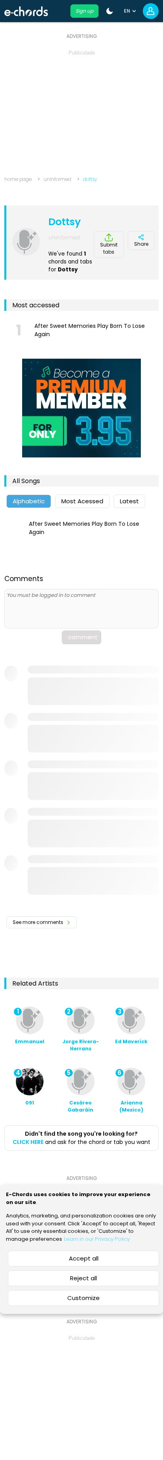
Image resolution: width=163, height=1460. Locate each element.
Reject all (83, 1278)
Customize (83, 1298)
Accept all (84, 1258)
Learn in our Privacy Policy (97, 1239)
